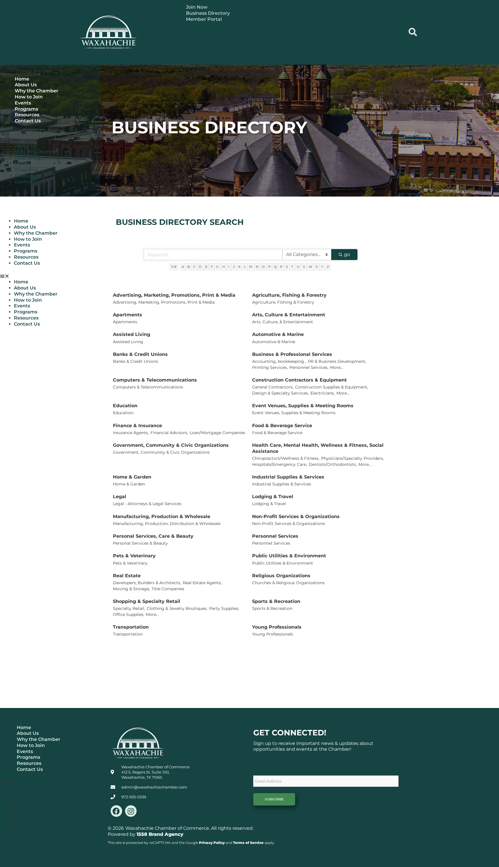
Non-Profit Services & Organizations (296, 516)
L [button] (245, 267)
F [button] (212, 267)
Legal (119, 496)
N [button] (257, 267)
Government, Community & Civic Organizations (171, 445)
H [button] (223, 267)
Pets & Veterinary (134, 555)
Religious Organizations (281, 575)
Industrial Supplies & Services (288, 477)
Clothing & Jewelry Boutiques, (177, 608)
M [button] (250, 267)
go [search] (347, 254)
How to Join (29, 97)
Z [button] (328, 267)
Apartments (127, 314)
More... (336, 367)
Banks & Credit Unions (140, 354)
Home (22, 79)
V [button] (304, 267)
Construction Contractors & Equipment (299, 380)
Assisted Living (131, 334)
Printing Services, (270, 367)
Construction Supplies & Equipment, (331, 387)
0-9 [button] (173, 267)
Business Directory (208, 13)
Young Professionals (276, 627)
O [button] (263, 267)
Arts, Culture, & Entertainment (282, 321)
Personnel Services (275, 536)
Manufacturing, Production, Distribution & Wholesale (166, 523)
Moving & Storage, (131, 588)
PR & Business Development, (337, 361)
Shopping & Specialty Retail (146, 601)
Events (23, 103)
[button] (286, 32)
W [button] (310, 267)
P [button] (269, 267)
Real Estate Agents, (202, 582)
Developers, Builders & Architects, (147, 582)
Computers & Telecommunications (155, 380)
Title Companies (168, 588)
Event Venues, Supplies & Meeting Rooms (302, 405)
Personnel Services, (308, 367)
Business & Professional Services (292, 354)
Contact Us (28, 121)
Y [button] (322, 267)
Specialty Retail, (129, 608)
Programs (26, 109)
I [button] (228, 267)
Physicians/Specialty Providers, (352, 458)
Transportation (131, 627)
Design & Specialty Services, (280, 393)
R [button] (281, 267)
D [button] (200, 267)
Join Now (196, 7)
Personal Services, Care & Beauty (153, 536)
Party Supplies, (224, 608)
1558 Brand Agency (160, 834)
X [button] (317, 267)
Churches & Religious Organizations (288, 582)
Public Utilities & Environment (289, 555)
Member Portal (204, 19)
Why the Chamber (36, 91)
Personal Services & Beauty (140, 543)
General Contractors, (272, 387)
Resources (27, 114)
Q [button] (275, 267)
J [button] (234, 267)
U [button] (298, 267)
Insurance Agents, (131, 432)
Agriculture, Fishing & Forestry (289, 295)
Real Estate (127, 575)
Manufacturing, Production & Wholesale (161, 516)
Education (125, 405)
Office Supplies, (128, 614)
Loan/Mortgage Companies (217, 432)
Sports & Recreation (276, 601)
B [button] (188, 267)
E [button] (206, 267)
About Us (26, 84)
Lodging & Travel (272, 496)
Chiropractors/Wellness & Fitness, (285, 458)
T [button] (292, 267)
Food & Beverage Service (282, 425)
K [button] (239, 267)
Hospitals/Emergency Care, (279, 464)
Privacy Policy (212, 842)
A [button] (183, 267)
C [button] (194, 267)
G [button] (217, 267)
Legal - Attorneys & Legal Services (147, 503)
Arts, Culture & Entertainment (288, 314)
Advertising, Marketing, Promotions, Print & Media (174, 295)
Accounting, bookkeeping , (279, 361)
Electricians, (322, 393)
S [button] (287, 267)
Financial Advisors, (169, 432)
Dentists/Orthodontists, (333, 464)
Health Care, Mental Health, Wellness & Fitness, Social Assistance (317, 448)
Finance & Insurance (137, 425)
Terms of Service (248, 842)
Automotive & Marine (278, 334)
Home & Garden (132, 477)
